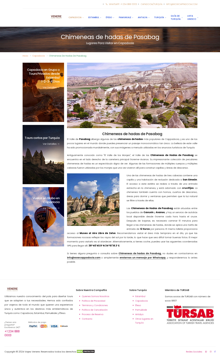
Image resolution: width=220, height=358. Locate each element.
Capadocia (75, 17)
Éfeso (109, 17)
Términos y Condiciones (95, 305)
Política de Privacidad (93, 300)
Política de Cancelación (95, 309)
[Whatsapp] (206, 352)
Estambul (93, 17)
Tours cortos (42, 138)
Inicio (25, 55)
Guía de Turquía (176, 17)
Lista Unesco (191, 17)
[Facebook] (215, 352)
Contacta (87, 318)
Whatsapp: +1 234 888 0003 (123, 4)
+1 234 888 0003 (12, 333)
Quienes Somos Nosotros (95, 296)
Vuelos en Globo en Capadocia (46, 200)
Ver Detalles (50, 87)
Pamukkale (125, 17)
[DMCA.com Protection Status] (86, 352)
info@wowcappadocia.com (181, 4)
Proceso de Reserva (92, 314)
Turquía (159, 17)
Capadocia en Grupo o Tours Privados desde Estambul (43, 76)
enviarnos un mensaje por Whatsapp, (143, 257)
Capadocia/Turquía (151, 4)
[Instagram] (210, 352)
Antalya (142, 17)
